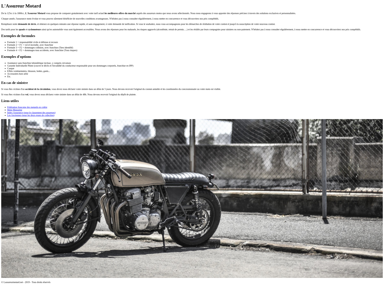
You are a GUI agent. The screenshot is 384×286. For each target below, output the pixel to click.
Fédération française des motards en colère (27, 107)
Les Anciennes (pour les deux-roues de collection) (30, 115)
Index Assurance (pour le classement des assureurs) (31, 112)
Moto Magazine (14, 110)
